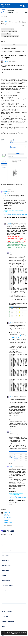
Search (21, 5)
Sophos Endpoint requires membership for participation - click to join (14, 633)
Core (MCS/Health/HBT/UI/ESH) (11, 36)
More (17, 12)
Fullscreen (24, 289)
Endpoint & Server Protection (10, 31)
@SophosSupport (16, 214)
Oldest (9, 189)
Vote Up (4, 220)
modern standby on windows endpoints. (17, 336)
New (26, 11)
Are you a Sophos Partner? (10, 213)
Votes (14, 189)
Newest (18, 189)
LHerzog (6, 61)
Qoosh (5, 191)
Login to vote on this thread (6, 23)
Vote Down (6, 220)
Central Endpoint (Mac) (9, 29)
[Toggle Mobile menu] (26, 6)
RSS (14, 44)
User (23, 5)
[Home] (7, 5)
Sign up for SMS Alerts (14, 499)
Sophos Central (7, 33)
